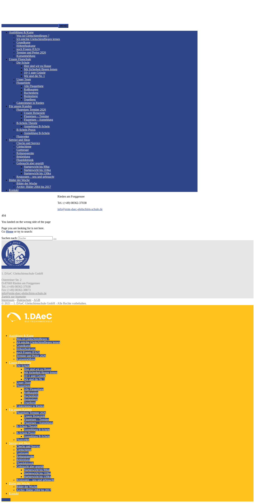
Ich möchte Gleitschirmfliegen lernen (38, 39)
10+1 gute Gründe (35, 72)
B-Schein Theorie (26, 123)
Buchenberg (31, 92)
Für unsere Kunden (20, 106)
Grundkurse (23, 42)
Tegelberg (30, 99)
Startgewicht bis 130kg (37, 173)
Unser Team (23, 79)
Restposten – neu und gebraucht (35, 176)
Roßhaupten (31, 89)
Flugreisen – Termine (36, 116)
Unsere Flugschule (20, 59)
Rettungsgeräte (25, 153)
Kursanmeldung (25, 55)
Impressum (7, 300)
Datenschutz (24, 300)
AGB (37, 300)
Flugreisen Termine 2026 (31, 109)
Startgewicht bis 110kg (37, 170)
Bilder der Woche (19, 180)
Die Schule (22, 62)
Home (9, 231)
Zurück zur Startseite (13, 296)
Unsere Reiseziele (34, 113)
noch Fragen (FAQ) (28, 49)
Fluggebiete (23, 82)
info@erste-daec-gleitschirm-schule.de (79, 209)
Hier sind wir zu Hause (37, 66)
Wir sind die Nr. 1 (34, 76)
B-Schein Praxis (25, 129)
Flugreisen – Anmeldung (38, 119)
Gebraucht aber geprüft (30, 163)
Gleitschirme (23, 146)
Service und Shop (19, 139)
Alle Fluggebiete (33, 86)
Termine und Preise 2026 (31, 52)
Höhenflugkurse (25, 45)
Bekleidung (23, 156)
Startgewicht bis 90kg (36, 166)
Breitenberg (31, 96)
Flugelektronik (25, 160)
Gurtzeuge (22, 149)
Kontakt (13, 190)
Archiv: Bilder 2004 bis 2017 (33, 186)
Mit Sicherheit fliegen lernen (40, 69)
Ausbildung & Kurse (21, 32)
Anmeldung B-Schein (37, 126)
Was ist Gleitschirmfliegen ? (32, 35)
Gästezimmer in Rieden (30, 102)
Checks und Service (28, 143)
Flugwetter (22, 136)
